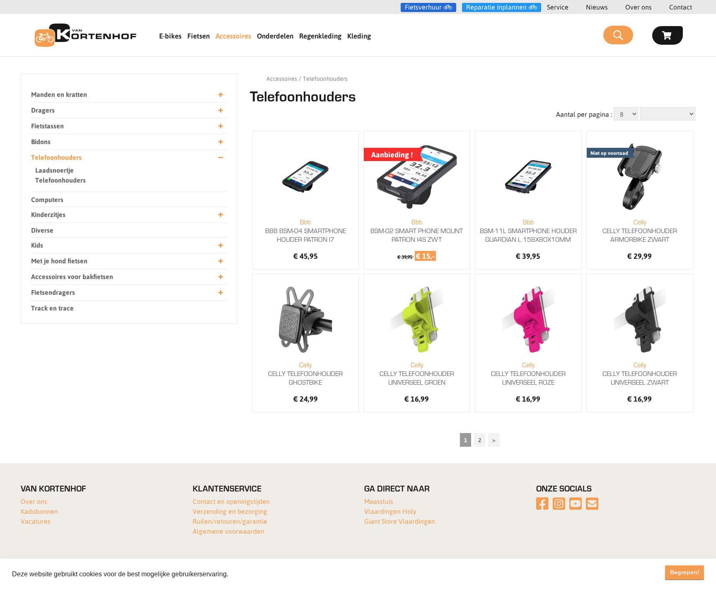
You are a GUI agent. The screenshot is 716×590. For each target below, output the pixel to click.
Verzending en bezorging (230, 511)
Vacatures (36, 521)
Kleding (359, 35)
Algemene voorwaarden (228, 531)
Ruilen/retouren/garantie (230, 521)
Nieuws (597, 6)
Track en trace (52, 307)
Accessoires (233, 35)
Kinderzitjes (48, 214)
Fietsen (198, 35)
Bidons (41, 141)
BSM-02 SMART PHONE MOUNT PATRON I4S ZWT (416, 230)
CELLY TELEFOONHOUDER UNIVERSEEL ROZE (528, 373)
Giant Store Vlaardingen (399, 521)
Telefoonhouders (56, 157)
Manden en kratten (59, 94)
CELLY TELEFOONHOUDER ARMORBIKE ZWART (639, 230)
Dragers (43, 110)
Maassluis (378, 501)
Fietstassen (47, 125)
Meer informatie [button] (254, 574)
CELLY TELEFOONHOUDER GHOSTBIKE (305, 373)
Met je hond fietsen (59, 260)
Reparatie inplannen (496, 7)
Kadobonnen (39, 511)
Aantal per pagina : (584, 114)
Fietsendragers (53, 292)
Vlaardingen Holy (390, 511)
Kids (37, 245)
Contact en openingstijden (231, 501)
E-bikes (170, 35)
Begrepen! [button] (684, 572)
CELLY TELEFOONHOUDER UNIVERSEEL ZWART (639, 373)
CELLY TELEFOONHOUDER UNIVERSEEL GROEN (417, 373)
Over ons (638, 6)
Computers (47, 199)
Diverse (42, 230)
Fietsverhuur (423, 7)
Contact (680, 6)
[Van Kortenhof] (85, 35)
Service (557, 6)
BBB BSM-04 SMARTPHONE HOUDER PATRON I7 (305, 230)
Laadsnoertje (54, 170)
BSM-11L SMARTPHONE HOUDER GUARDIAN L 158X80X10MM (528, 230)
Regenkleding (320, 35)
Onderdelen (275, 35)
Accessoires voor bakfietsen (72, 276)
